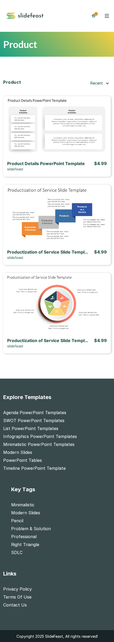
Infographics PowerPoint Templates (40, 436)
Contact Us (15, 605)
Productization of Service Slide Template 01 (52, 252)
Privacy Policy (17, 589)
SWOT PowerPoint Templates (33, 420)
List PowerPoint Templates (30, 428)
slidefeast (15, 169)
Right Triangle (25, 544)
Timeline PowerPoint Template (34, 468)
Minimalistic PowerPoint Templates (38, 444)
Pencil (17, 520)
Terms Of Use (17, 597)
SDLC (17, 552)
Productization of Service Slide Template (49, 340)
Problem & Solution (31, 528)
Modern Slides (17, 452)
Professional (24, 536)
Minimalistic (22, 504)
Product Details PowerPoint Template (46, 163)
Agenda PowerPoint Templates (34, 412)
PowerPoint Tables (22, 460)
